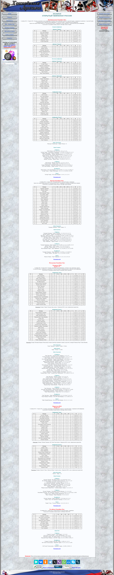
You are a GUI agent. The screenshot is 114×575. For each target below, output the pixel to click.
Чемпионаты (9, 20)
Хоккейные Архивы (60, 571)
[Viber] (59, 562)
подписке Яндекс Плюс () (10, 46)
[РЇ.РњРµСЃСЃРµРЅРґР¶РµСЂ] (36, 562)
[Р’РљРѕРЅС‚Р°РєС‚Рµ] (41, 562)
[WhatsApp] (64, 562)
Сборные (9, 17)
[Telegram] (50, 562)
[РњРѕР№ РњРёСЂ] (68, 562)
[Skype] (73, 562)
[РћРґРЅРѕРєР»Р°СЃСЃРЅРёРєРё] (45, 562)
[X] (55, 562)
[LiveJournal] (78, 562)
